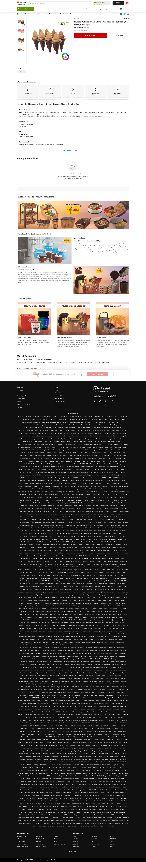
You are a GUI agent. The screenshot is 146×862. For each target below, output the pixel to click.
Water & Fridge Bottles (102, 362)
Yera (93, 841)
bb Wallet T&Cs (59, 399)
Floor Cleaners (21, 844)
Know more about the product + (72, 150)
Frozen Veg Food (22, 846)
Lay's (111, 846)
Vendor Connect (60, 401)
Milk (18, 839)
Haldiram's (76, 846)
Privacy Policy (21, 399)
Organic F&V (21, 841)
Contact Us (58, 393)
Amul (74, 836)
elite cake (95, 839)
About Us (20, 390)
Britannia (75, 844)
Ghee (56, 836)
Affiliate (19, 401)
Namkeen (39, 841)
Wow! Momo (95, 844)
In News (19, 393)
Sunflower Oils (21, 836)
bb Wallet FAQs (59, 396)
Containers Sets (41, 362)
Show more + (73, 851)
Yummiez (76, 841)
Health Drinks (40, 839)
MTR (111, 836)
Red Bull (75, 839)
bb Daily (19, 407)
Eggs (55, 841)
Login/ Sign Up (118, 3)
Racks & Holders (70, 362)
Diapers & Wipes (41, 846)
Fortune (112, 844)
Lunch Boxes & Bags (55, 362)
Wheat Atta (39, 836)
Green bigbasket (22, 396)
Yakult (112, 841)
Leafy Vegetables (59, 844)
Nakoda (76, 19)
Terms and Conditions (23, 404)
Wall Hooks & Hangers (85, 362)
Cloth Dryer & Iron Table (26, 362)
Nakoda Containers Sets (32, 369)
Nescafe (94, 836)
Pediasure (113, 839)
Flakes (56, 839)
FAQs (56, 390)
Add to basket (90, 35)
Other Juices (40, 844)
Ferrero (94, 846)
